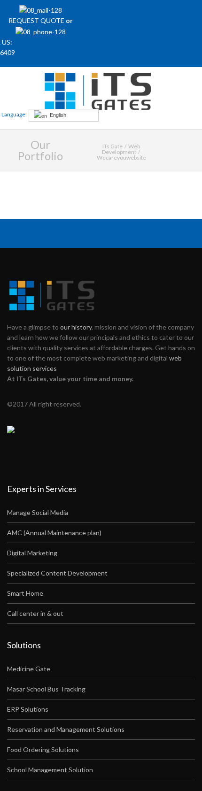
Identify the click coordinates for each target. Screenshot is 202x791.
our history (76, 327)
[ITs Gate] (100, 91)
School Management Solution (50, 770)
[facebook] (131, 14)
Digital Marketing (32, 553)
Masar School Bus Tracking (46, 689)
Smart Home (25, 593)
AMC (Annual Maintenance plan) (54, 533)
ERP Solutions (27, 709)
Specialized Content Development (57, 573)
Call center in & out (35, 613)
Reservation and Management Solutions (65, 729)
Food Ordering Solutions (43, 749)
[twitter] (144, 14)
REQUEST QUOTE (37, 20)
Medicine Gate (28, 669)
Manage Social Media (37, 512)
